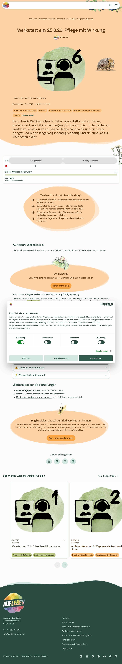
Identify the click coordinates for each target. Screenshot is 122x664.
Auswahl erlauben (61, 358)
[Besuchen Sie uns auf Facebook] (93, 656)
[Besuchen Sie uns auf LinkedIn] (81, 656)
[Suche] (110, 5)
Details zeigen (102, 351)
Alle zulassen (95, 358)
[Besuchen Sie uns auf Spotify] (99, 656)
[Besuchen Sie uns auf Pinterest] (116, 656)
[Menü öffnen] (116, 5)
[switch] (47, 342)
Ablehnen (26, 358)
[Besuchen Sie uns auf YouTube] (104, 656)
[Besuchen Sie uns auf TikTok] (110, 656)
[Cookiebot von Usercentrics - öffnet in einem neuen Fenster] (102, 304)
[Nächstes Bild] (65, 565)
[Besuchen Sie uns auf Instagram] (87, 656)
